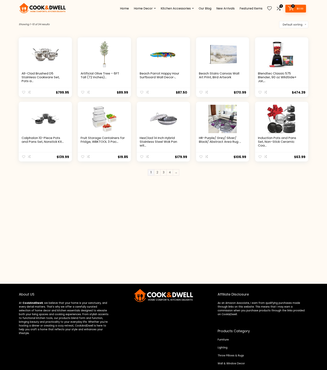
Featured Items (251, 8)
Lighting (222, 347)
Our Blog (205, 8)
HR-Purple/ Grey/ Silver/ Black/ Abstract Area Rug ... (220, 140)
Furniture (223, 339)
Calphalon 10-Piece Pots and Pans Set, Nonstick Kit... (43, 140)
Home (124, 8)
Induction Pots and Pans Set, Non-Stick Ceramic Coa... (277, 142)
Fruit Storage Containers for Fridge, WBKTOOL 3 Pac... (103, 140)
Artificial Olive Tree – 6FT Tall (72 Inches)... (100, 75)
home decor (43, 310)
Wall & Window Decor (231, 363)
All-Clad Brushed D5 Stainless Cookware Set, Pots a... (41, 77)
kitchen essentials (68, 310)
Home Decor (143, 8)
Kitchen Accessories (176, 8)
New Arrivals (225, 8)
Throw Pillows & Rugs (231, 355)
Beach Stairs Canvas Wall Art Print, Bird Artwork (219, 75)
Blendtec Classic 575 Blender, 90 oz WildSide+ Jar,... (277, 77)
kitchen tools (44, 318)
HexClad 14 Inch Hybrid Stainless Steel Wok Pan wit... (158, 142)
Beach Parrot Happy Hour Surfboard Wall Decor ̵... (159, 75)
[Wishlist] (269, 8)
